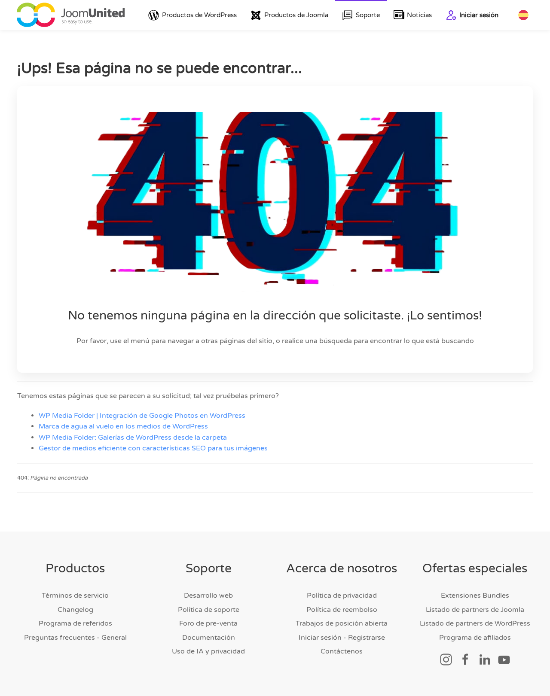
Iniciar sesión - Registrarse (342, 637)
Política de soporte (208, 609)
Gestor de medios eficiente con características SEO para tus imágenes (153, 448)
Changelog (75, 609)
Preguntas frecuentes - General (75, 637)
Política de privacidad (342, 595)
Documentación (208, 637)
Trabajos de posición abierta (342, 623)
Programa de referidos (75, 623)
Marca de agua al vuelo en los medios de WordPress (123, 426)
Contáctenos (342, 651)
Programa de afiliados (475, 637)
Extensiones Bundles (475, 595)
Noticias (419, 15)
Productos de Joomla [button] (296, 15)
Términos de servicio (75, 595)
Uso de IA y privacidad (208, 651)
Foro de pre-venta (208, 623)
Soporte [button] (368, 15)
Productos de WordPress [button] (199, 15)
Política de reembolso (341, 609)
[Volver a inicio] (71, 15)
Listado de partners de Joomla (475, 609)
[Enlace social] (446, 659)
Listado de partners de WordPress (475, 623)
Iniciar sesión (478, 15)
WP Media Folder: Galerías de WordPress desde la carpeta (133, 437)
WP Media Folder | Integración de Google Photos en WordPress (142, 415)
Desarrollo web (208, 595)
